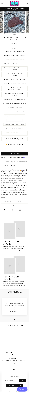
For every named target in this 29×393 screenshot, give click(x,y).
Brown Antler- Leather (14, 120)
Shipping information (14, 202)
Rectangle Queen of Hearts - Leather (14, 83)
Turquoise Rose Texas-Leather (14, 116)
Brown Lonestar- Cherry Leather (14, 124)
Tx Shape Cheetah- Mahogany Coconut (14, 94)
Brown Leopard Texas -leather (14, 59)
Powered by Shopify (14, 391)
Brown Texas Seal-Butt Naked (14, 112)
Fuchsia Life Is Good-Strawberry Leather (14, 74)
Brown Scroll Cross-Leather (14, 128)
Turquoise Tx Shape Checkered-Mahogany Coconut (14, 88)
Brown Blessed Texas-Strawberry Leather (14, 68)
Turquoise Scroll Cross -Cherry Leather (14, 133)
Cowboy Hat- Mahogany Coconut (14, 51)
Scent (14, 48)
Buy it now (14, 153)
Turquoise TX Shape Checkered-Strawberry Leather (14, 139)
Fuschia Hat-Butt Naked (14, 107)
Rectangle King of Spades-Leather (14, 99)
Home (14, 369)
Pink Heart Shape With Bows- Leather (14, 103)
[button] (14, 170)
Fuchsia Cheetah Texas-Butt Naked (14, 79)
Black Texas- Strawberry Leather (14, 64)
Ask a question (14, 205)
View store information (9, 165)
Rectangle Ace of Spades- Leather (14, 55)
